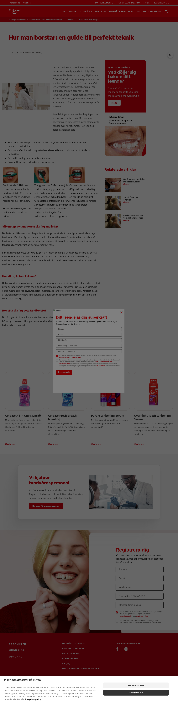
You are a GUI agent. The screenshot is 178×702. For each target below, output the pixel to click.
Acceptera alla (136, 692)
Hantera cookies (136, 685)
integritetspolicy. (33, 699)
